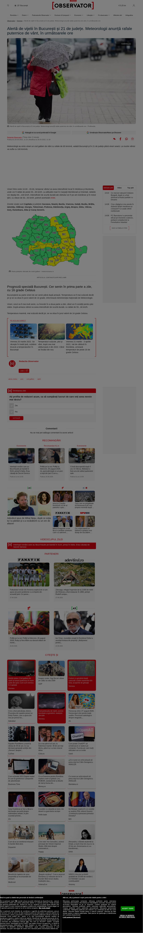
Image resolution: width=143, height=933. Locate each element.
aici (27, 921)
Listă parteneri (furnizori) (71, 917)
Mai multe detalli (44, 908)
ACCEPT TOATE (128, 908)
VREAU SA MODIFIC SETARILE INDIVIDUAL (127, 916)
